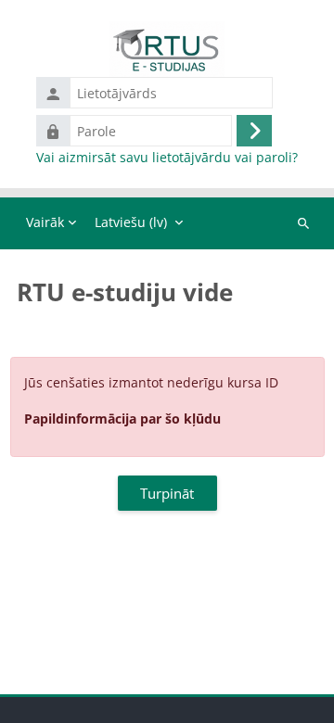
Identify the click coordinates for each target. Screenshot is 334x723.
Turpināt (167, 493)
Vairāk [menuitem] (45, 222)
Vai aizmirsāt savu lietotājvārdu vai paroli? (167, 157)
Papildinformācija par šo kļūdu (122, 418)
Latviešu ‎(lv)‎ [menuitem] (131, 222)
